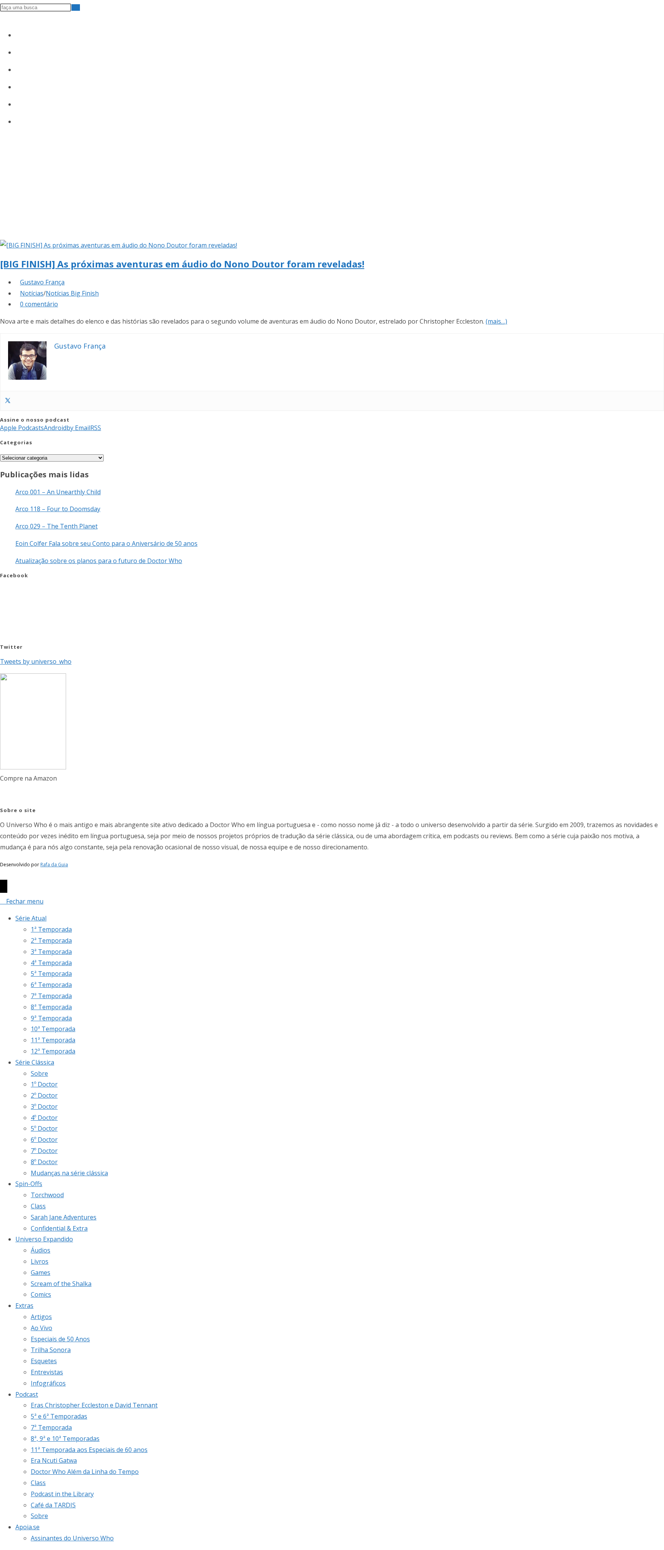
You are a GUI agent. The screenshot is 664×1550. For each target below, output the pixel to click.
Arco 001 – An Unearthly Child (58, 492)
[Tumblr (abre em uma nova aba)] (19, 85)
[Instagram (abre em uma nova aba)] (19, 68)
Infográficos (48, 1383)
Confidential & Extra (59, 1228)
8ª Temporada (51, 1007)
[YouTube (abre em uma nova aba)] (19, 102)
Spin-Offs (28, 1184)
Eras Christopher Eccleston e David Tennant (94, 1405)
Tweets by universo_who (35, 661)
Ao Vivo (41, 1328)
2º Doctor (44, 1095)
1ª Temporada (51, 929)
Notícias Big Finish (72, 293)
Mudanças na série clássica (69, 1173)
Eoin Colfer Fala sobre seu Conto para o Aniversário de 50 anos (106, 543)
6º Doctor (44, 1139)
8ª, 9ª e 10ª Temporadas (65, 1438)
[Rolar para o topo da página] (3, 886)
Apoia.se (27, 1527)
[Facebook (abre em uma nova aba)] (19, 50)
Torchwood (47, 1195)
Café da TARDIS (53, 1505)
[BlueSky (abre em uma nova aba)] (19, 119)
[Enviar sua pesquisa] (75, 7)
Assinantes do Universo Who (72, 1538)
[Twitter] (7, 401)
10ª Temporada (53, 1029)
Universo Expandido (44, 1239)
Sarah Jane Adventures (63, 1217)
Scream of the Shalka (61, 1283)
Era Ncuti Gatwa (54, 1460)
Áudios (40, 1250)
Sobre (39, 1073)
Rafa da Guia (54, 864)
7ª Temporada (51, 996)
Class (38, 1206)
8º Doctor (44, 1162)
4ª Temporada (51, 963)
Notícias (31, 293)
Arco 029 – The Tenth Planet (56, 526)
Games (40, 1272)
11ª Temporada (53, 1040)
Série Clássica (34, 1062)
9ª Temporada (51, 1018)
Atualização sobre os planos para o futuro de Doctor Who (98, 561)
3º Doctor (44, 1106)
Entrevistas (47, 1372)
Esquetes (44, 1361)
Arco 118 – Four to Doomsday (57, 509)
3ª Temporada (51, 951)
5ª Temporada (51, 973)
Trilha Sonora (51, 1350)
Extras (24, 1305)
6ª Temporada (51, 984)
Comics (41, 1294)
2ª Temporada (51, 940)
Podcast (26, 1394)
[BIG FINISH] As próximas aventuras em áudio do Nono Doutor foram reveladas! (182, 264)
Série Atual (30, 918)
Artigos (41, 1316)
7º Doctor (44, 1150)
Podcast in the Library (62, 1494)
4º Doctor (44, 1117)
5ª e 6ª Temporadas (59, 1416)
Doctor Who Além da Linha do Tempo (85, 1471)
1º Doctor (44, 1084)
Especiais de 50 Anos (60, 1339)
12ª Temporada (53, 1051)
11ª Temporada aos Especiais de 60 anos (89, 1449)
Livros (39, 1261)
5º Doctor (44, 1128)
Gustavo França (42, 282)
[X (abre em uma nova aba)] (19, 33)
